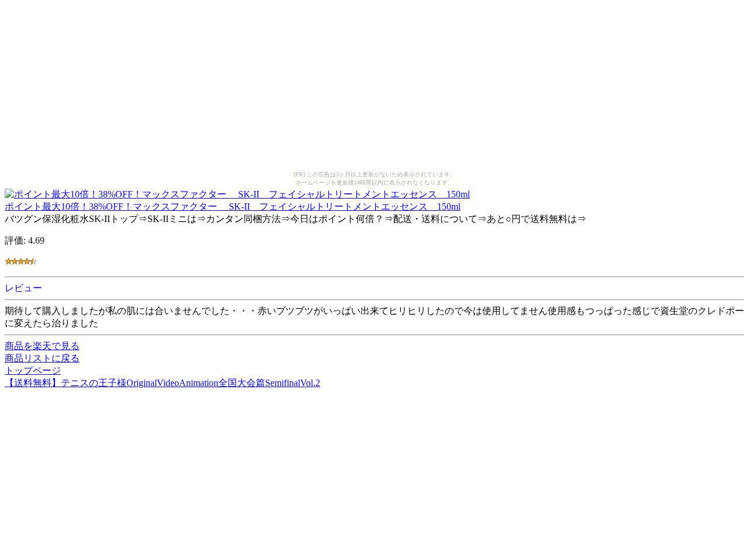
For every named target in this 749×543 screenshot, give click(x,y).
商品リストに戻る (42, 358)
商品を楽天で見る (42, 346)
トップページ (33, 370)
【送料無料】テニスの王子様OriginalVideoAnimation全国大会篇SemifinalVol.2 (162, 383)
